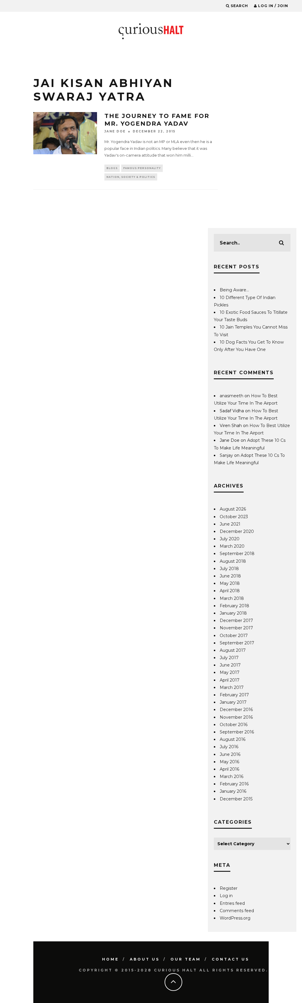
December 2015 (236, 799)
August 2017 (233, 650)
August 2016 (232, 739)
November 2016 (236, 717)
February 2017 (234, 694)
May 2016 (229, 761)
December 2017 (236, 620)
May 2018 (230, 583)
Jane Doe (115, 131)
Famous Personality (142, 168)
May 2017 (229, 672)
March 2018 (232, 598)
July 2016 (229, 746)
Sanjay (226, 455)
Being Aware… (234, 290)
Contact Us (230, 959)
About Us (145, 959)
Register (228, 888)
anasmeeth (231, 395)
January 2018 (233, 613)
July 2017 (229, 657)
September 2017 (237, 643)
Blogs (112, 168)
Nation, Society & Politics (130, 176)
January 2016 (233, 791)
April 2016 (229, 769)
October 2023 (234, 516)
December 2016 (236, 709)
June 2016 (230, 754)
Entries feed (232, 903)
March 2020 (232, 546)
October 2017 (234, 635)
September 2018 (237, 553)
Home (110, 959)
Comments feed (237, 910)
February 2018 (234, 605)
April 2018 (230, 590)
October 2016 (233, 724)
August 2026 (233, 509)
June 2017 (230, 665)
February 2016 (234, 784)
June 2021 (230, 524)
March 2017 (232, 687)
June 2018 (230, 576)
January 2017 (233, 702)
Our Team (185, 959)
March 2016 (231, 776)
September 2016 (237, 732)
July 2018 (229, 568)
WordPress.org (235, 918)
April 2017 (229, 680)
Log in (226, 895)
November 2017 (236, 628)
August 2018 (233, 561)
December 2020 (237, 531)
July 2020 (229, 538)
